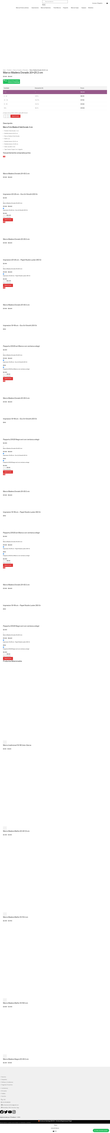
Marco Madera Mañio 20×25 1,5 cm (16, 831)
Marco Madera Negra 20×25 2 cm (16, 1059)
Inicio (4, 70)
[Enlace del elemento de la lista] (52, 1081)
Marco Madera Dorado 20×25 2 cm (16, 174)
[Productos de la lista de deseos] (105, 3)
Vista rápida (5, 171)
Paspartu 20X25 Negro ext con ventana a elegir (21, 439)
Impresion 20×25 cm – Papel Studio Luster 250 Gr (22, 260)
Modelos (9, 70)
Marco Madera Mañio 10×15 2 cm (15, 917)
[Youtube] (10, 1112)
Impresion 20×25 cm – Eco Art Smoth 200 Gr (20, 194)
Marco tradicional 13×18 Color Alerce (17, 745)
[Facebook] (2, 1112)
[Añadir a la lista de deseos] (5, 120)
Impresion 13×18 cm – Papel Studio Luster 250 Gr (22, 512)
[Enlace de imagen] (13, 1072)
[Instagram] (14, 1112)
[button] (5, 742)
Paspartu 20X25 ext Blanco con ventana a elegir (21, 346)
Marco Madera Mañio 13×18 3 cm (15, 1003)
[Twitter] (6, 1112)
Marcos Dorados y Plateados (20, 70)
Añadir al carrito (15, 116)
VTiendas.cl (13, 1117)
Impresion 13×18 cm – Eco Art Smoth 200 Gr (20, 325)
